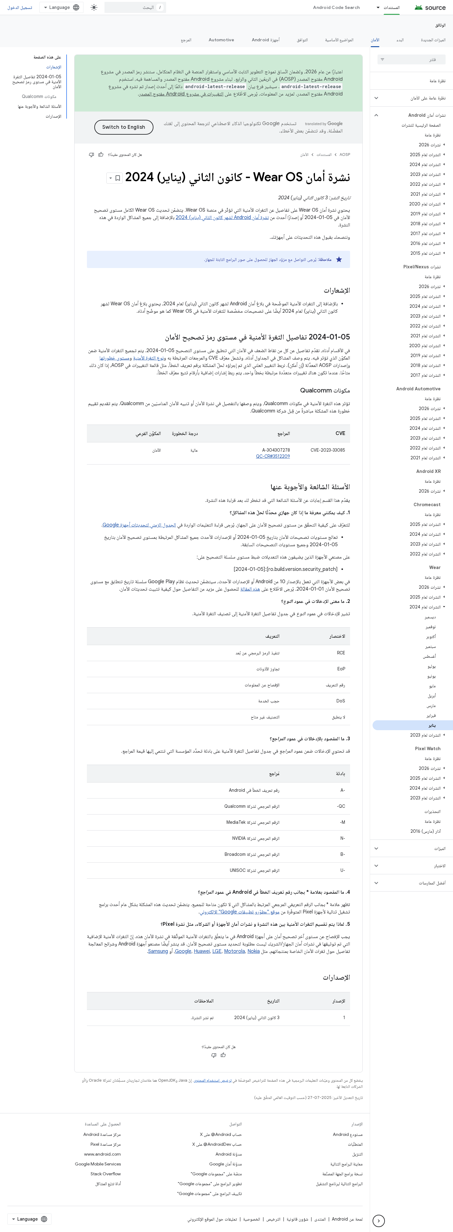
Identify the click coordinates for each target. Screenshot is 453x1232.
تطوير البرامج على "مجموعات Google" (210, 1183)
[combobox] (135, 7)
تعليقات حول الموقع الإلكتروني (212, 1219)
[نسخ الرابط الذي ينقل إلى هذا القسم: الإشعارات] (317, 291)
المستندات (392, 7)
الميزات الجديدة (433, 40)
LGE (217, 951)
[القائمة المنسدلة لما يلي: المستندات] (375, 7)
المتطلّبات (355, 1144)
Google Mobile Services (98, 1164)
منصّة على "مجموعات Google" (216, 1174)
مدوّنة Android (228, 1154)
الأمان (375, 40)
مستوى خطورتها (114, 358)
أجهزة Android (266, 40)
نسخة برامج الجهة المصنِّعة (342, 1174)
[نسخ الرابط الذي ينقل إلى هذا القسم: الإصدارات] (316, 978)
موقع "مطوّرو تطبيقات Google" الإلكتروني (240, 912)
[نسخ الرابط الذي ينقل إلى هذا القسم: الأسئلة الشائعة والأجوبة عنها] (264, 487)
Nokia (253, 951)
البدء (400, 40)
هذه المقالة (250, 589)
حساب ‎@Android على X (221, 1134)
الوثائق (440, 25)
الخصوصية (251, 1219)
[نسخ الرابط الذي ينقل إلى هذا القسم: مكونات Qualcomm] (294, 391)
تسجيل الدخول (19, 7)
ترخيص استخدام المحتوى (212, 1080)
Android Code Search (336, 7)
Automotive (222, 40)
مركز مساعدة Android (102, 1134)
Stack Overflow (106, 1174)
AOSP (345, 154)
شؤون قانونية (297, 1219)
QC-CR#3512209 (273, 456)
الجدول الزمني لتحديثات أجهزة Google (139, 525)
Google (183, 951)
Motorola (234, 951)
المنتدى (320, 1219)
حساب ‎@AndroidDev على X (217, 1144)
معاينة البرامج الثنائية (346, 1164)
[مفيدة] (100, 154)
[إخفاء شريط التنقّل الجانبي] (379, 1221)
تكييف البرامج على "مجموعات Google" (209, 1193)
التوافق (302, 40)
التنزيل (357, 1154)
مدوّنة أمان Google (225, 1164)
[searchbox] (411, 59)
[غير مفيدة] (91, 154)
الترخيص (273, 1219)
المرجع (186, 40)
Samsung (158, 951)
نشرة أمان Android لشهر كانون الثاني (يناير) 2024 (222, 217)
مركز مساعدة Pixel (106, 1144)
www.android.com (102, 1154)
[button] (416, 98)
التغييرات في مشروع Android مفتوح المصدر (181, 94)
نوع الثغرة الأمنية (148, 358)
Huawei (202, 951)
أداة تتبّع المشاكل (108, 1183)
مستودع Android (348, 1134)
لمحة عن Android (347, 1219)
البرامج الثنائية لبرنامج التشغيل (339, 1183)
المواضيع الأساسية (339, 40)
